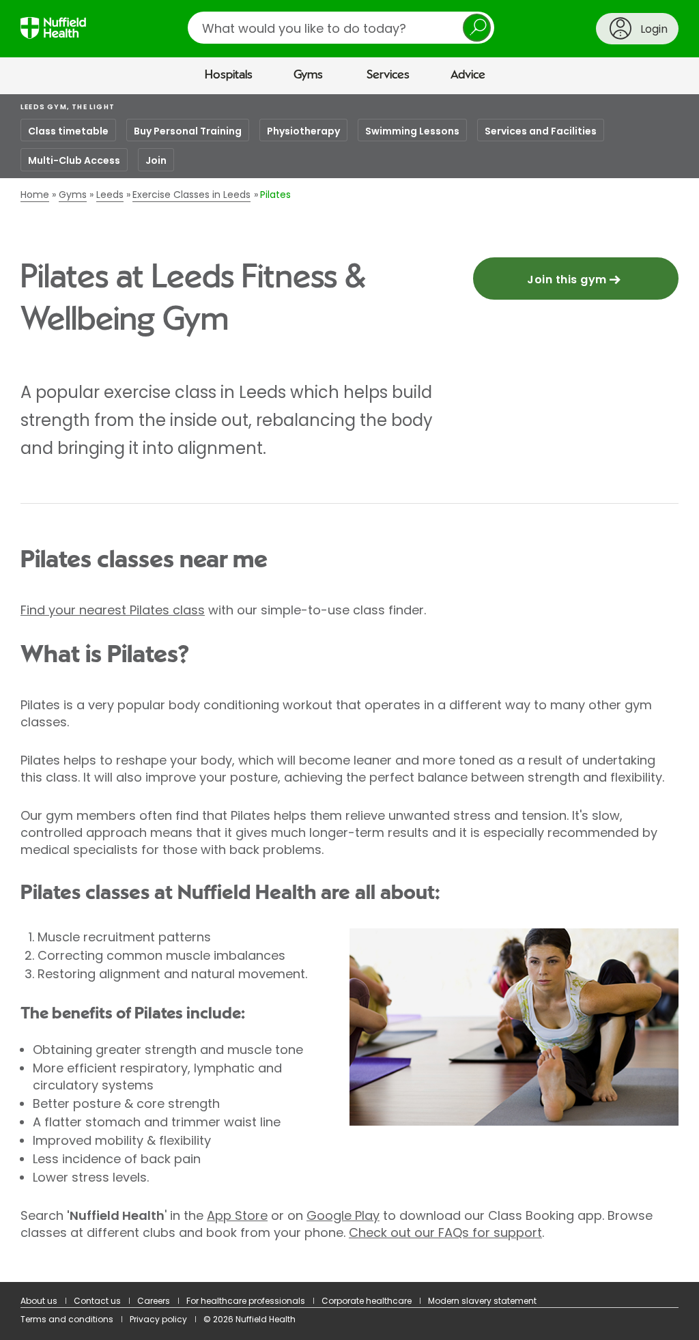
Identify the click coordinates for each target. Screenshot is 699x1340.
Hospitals (229, 75)
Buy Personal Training (188, 131)
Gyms (308, 75)
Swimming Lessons (412, 131)
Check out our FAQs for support (445, 1232)
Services (388, 75)
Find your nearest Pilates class (112, 609)
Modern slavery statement (482, 1301)
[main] (349, 688)
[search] (341, 28)
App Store (237, 1215)
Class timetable (68, 131)
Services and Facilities (541, 131)
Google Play (343, 1215)
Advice (468, 75)
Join (156, 160)
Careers (153, 1301)
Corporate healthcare (367, 1301)
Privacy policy (158, 1319)
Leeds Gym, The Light (67, 107)
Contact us (97, 1301)
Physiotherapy (303, 131)
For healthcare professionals (245, 1301)
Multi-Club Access (74, 160)
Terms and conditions (66, 1319)
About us (38, 1301)
